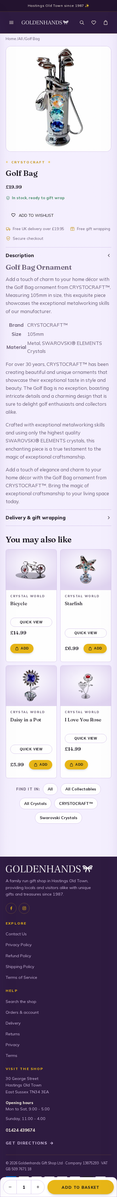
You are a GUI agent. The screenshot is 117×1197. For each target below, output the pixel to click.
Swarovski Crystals (58, 817)
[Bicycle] (31, 569)
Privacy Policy (19, 944)
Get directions (30, 1143)
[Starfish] (85, 569)
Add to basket (80, 1187)
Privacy (13, 1044)
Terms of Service (21, 977)
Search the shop (21, 1001)
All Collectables (80, 788)
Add (25, 648)
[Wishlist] (93, 22)
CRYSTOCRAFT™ (76, 803)
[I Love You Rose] (85, 686)
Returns (13, 1033)
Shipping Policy (20, 966)
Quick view (31, 622)
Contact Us (16, 933)
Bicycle (18, 603)
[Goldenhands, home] (45, 22)
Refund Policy (18, 955)
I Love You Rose (83, 720)
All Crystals (35, 803)
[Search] (81, 22)
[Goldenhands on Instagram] (24, 908)
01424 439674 (20, 1130)
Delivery (13, 1023)
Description (20, 255)
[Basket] (105, 22)
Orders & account (22, 1012)
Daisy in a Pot (25, 720)
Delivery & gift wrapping (36, 518)
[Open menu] (11, 22)
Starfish (74, 603)
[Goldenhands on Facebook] (11, 908)
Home (11, 38)
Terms (11, 1055)
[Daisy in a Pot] (31, 686)
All (20, 38)
